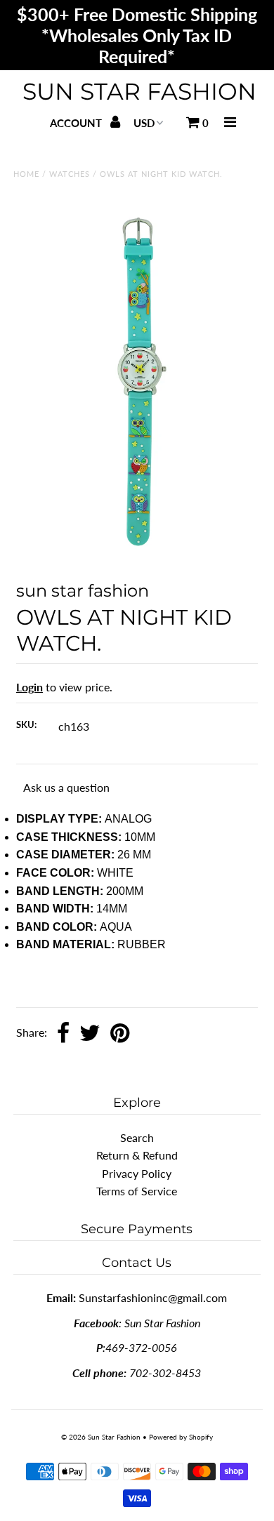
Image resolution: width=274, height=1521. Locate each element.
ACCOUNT (77, 123)
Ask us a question (66, 787)
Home (26, 173)
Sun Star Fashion (139, 91)
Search (137, 1137)
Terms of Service (136, 1190)
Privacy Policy (136, 1173)
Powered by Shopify (181, 1437)
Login (29, 686)
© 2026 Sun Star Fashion (101, 1437)
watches (69, 173)
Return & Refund (137, 1155)
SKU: (26, 724)
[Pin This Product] (119, 1034)
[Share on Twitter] (89, 1034)
